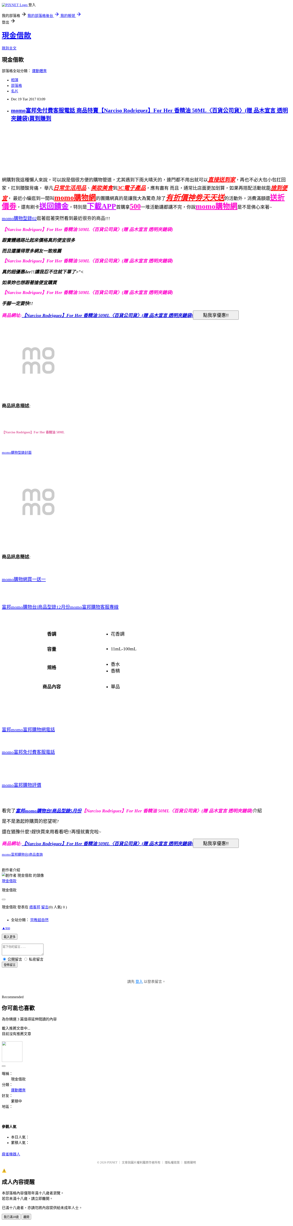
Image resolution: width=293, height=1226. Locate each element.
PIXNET (112, 1162)
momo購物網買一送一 (24, 579)
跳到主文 (9, 48)
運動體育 (39, 71)
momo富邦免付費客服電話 (28, 752)
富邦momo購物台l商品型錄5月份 (48, 810)
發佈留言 (10, 965)
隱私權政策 (172, 1162)
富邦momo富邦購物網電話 (28, 729)
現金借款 (16, 35)
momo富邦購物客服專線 (94, 607)
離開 (26, 1217)
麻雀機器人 (11, 1154)
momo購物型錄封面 (17, 452)
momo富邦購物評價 (21, 785)
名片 (14, 91)
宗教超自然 (39, 920)
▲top (6, 928)
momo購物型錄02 (19, 218)
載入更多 (10, 937)
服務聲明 (190, 1162)
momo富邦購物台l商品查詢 (22, 854)
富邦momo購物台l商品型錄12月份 (36, 607)
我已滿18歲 (11, 1217)
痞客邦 (34, 907)
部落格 (16, 86)
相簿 (14, 80)
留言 (45, 907)
